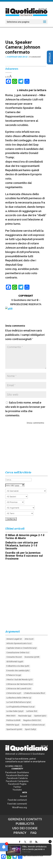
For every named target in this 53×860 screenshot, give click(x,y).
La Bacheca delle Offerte (18, 698)
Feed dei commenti (17, 804)
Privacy (19, 833)
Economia (32, 657)
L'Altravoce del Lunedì (18, 689)
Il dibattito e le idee (17, 666)
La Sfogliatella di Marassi (20, 707)
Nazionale (24, 716)
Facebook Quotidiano (17, 772)
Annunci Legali (14, 639)
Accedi (23, 796)
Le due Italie (14, 711)
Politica (13, 720)
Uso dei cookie (25, 828)
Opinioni (40, 716)
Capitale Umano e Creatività (21, 648)
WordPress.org (19, 807)
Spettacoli (14, 729)
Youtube (17, 789)
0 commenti (35, 56)
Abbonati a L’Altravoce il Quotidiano (25, 754)
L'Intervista (13, 693)
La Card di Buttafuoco (18, 702)
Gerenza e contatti (25, 819)
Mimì (10, 716)
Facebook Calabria (17, 778)
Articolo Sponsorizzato (19, 643)
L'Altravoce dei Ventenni (19, 684)
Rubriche (12, 725)
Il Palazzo (13, 675)
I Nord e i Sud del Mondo (19, 680)
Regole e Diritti (32, 720)
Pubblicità (25, 823)
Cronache (14, 657)
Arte (29, 639)
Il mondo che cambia (17, 671)
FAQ (33, 833)
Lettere (31, 711)
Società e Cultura (33, 725)
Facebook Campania (17, 781)
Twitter (17, 787)
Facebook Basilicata (17, 775)
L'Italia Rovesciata (34, 693)
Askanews (11, 68)
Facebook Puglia (17, 784)
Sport (30, 729)
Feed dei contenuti (17, 800)
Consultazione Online (17, 653)
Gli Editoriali (14, 662)
